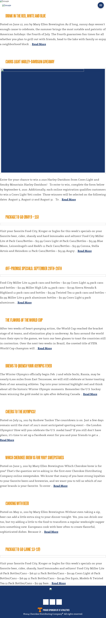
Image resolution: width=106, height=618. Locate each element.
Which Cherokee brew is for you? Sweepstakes (34, 457)
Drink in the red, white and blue (26, 15)
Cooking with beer (17, 503)
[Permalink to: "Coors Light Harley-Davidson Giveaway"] (53, 121)
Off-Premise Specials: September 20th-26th (34, 268)
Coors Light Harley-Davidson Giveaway (30, 61)
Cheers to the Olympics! (20, 411)
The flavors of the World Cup (24, 320)
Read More (39, 44)
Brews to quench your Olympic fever (29, 365)
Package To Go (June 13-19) (23, 549)
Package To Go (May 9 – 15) (22, 216)
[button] (101, 5)
